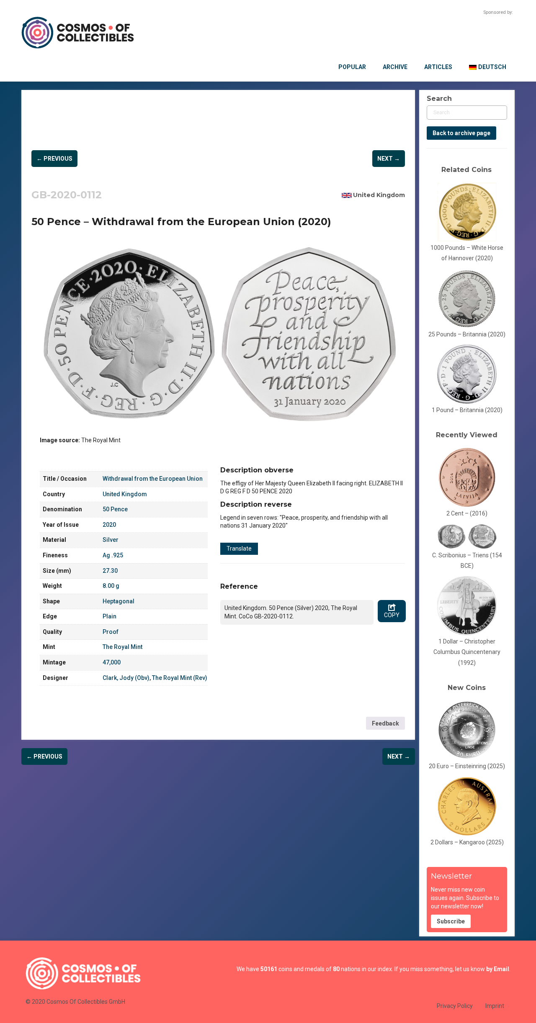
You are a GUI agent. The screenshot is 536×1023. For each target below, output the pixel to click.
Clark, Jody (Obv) (126, 677)
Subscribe (451, 921)
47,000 (112, 662)
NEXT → (388, 158)
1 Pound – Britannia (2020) (467, 410)
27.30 (110, 570)
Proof (111, 631)
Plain (109, 616)
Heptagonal (118, 601)
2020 (109, 524)
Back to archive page (461, 133)
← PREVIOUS (54, 158)
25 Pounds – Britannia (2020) (466, 334)
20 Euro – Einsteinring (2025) (467, 766)
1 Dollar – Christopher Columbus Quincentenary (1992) (466, 652)
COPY (391, 615)
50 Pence (115, 509)
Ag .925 (113, 555)
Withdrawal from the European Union (153, 478)
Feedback (385, 723)
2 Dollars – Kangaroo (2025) (467, 842)
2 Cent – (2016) (466, 513)
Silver (111, 539)
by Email (497, 969)
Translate (239, 548)
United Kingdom (379, 195)
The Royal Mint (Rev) (179, 677)
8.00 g (111, 585)
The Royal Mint (122, 647)
